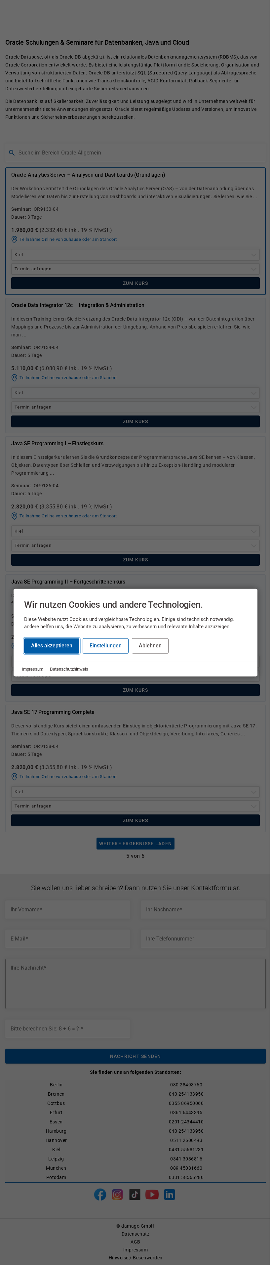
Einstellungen (106, 645)
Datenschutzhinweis (69, 669)
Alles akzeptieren (51, 645)
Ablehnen (150, 645)
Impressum (32, 669)
